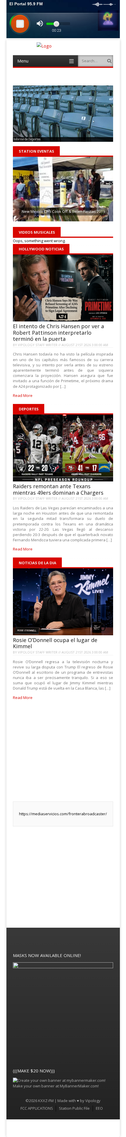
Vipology (93, 1100)
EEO (99, 1108)
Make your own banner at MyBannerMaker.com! (56, 1086)
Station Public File (74, 1108)
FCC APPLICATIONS (37, 1108)
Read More (23, 395)
